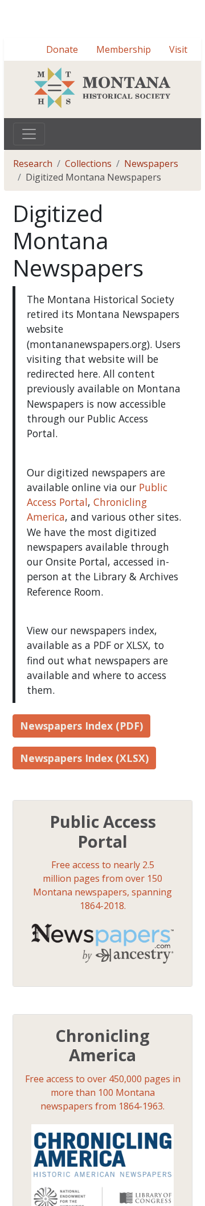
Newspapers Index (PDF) (81, 766)
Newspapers (151, 204)
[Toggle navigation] (29, 175)
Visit (178, 90)
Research (32, 204)
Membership (123, 90)
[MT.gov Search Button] (187, 27)
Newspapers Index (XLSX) (84, 799)
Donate (62, 90)
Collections (88, 204)
